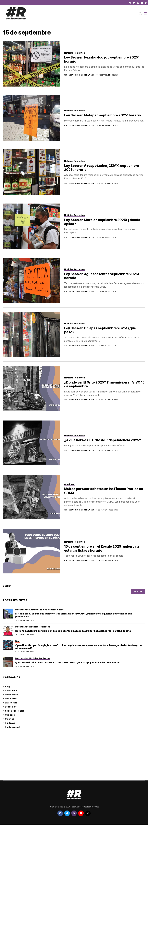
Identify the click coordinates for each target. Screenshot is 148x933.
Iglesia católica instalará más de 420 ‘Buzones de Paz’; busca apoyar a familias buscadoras (67, 662)
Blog (7, 686)
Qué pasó (10, 715)
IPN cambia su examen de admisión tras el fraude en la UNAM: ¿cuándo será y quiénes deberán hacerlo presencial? (73, 615)
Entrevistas (11, 702)
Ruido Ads (10, 723)
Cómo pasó (11, 690)
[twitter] (134, 3)
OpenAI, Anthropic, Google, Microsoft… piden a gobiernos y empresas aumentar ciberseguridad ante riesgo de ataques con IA (78, 646)
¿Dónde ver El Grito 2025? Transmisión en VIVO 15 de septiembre (104, 384)
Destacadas (11, 694)
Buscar (7, 585)
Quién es (9, 719)
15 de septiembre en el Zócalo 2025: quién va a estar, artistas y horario (101, 548)
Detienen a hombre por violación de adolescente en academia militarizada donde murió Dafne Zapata (73, 630)
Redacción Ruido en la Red (81, 75)
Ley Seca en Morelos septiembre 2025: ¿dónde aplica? (102, 222)
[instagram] (138, 3)
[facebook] (130, 3)
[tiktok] (146, 3)
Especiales (11, 706)
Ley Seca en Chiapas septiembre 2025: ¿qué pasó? (100, 330)
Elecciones (11, 698)
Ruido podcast (12, 727)
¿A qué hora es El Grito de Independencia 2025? (102, 440)
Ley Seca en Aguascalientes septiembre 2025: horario (101, 276)
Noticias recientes (14, 711)
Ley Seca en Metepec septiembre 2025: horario (102, 115)
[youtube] (142, 3)
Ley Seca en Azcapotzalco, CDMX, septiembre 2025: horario (101, 168)
